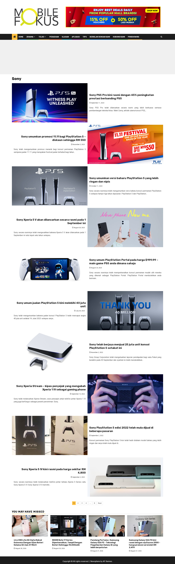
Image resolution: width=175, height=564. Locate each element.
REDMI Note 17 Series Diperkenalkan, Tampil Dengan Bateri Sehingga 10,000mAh (67, 542)
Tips (85, 37)
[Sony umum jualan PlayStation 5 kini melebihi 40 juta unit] (125, 310)
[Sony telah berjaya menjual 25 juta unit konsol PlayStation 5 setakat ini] (50, 352)
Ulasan (65, 37)
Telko (41, 37)
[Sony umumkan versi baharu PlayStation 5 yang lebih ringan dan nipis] (50, 186)
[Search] (161, 36)
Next (100, 503)
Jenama (29, 37)
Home (21, 37)
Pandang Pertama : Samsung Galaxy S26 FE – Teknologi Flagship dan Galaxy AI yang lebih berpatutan (104, 544)
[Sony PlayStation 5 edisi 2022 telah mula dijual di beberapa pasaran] (50, 435)
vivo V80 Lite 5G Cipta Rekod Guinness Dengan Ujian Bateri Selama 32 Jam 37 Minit (28, 542)
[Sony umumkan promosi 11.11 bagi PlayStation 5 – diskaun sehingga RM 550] (125, 144)
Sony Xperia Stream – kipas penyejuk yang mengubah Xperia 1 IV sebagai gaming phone (51, 387)
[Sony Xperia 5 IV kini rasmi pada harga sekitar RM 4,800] (125, 477)
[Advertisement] (87, 57)
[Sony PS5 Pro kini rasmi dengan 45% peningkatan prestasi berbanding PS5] (50, 102)
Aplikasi (76, 37)
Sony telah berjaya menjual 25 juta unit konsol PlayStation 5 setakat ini (119, 346)
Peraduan (54, 37)
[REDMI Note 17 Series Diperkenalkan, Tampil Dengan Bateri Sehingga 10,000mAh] (68, 526)
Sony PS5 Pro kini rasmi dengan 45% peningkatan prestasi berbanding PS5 (121, 96)
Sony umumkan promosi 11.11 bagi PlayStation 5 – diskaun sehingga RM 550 (53, 138)
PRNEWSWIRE (133, 37)
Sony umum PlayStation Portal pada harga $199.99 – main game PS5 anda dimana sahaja (123, 261)
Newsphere (95, 561)
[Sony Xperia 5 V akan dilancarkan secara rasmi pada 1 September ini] (125, 227)
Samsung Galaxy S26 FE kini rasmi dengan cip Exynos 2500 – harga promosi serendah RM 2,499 (144, 544)
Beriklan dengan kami (100, 37)
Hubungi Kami (119, 37)
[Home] (14, 37)
